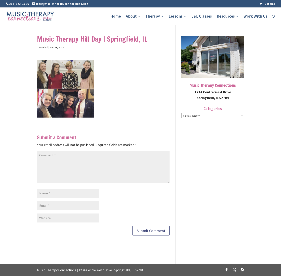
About (131, 17)
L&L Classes (201, 17)
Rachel (44, 47)
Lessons (176, 17)
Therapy (152, 17)
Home (115, 17)
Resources (226, 17)
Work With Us (255, 17)
